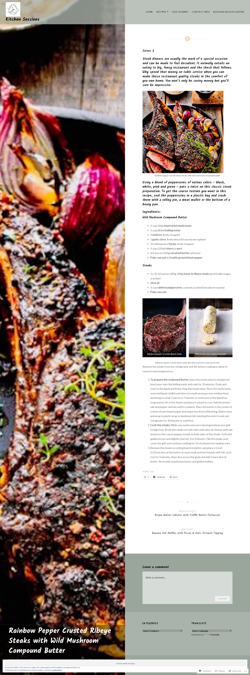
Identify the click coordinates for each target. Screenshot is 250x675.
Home (149, 12)
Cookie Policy (57, 670)
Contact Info (201, 12)
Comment (222, 598)
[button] (164, 327)
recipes (161, 12)
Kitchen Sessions (22, 19)
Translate (214, 634)
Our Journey (180, 12)
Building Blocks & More (228, 12)
